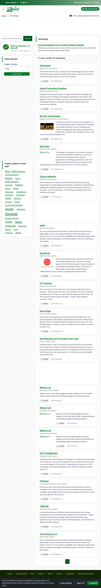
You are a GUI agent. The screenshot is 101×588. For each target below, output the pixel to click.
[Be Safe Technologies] (48, 126)
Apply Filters (17, 74)
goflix (42, 225)
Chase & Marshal (48, 176)
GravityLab (45, 253)
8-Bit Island (45, 65)
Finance (8, 202)
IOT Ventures (46, 283)
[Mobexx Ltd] (48, 418)
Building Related (11, 182)
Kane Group (45, 311)
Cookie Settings (66, 583)
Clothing (19, 185)
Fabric (8, 198)
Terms (50, 573)
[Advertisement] (50, 26)
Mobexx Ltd (45, 387)
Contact (41, 573)
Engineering (21, 192)
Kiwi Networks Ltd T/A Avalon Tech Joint (59, 338)
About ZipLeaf (21, 573)
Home (4, 16)
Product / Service (10, 64)
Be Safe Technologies (50, 116)
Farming (17, 198)
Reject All (80, 583)
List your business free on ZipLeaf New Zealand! (61, 45)
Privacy (59, 573)
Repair (18, 233)
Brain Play (44, 146)
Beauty (8, 178)
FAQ (32, 573)
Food (17, 202)
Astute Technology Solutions (53, 88)
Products (9, 233)
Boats (17, 179)
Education (9, 192)
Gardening (21, 209)
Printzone (44, 481)
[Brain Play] (48, 157)
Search (28, 38)
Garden (9, 209)
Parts (16, 230)
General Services (12, 218)
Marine (8, 230)
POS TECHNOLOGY (49, 453)
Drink (15, 188)
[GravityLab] (48, 263)
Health (8, 222)
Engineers (9, 195)
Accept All (93, 583)
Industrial (10, 226)
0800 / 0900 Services (15, 171)
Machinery (22, 226)
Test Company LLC (48, 534)
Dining (7, 189)
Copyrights (70, 573)
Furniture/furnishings (14, 205)
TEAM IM (44, 506)
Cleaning (8, 185)
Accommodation (12, 175)
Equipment (20, 195)
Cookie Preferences (86, 573)
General (11, 214)
